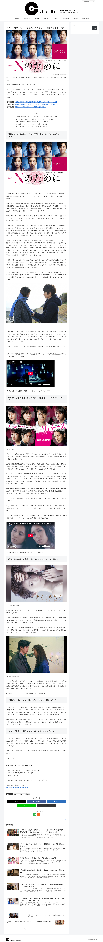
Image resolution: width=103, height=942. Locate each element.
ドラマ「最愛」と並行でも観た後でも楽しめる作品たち (32, 126)
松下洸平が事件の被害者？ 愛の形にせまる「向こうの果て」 (33, 121)
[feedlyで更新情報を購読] (34, 814)
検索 (73, 25)
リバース (24, 794)
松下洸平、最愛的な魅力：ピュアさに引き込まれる (30, 107)
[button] (46, 805)
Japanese (87, 1)
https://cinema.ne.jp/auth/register (17, 787)
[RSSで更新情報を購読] (38, 814)
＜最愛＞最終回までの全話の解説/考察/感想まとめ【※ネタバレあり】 (36, 102)
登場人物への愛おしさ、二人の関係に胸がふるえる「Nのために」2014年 (37, 116)
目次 (34, 113)
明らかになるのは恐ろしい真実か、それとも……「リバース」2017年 (36, 119)
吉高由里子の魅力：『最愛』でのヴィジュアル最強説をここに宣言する (36, 104)
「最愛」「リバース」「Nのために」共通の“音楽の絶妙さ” (33, 124)
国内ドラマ (10, 794)
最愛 (29, 794)
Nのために (17, 794)
